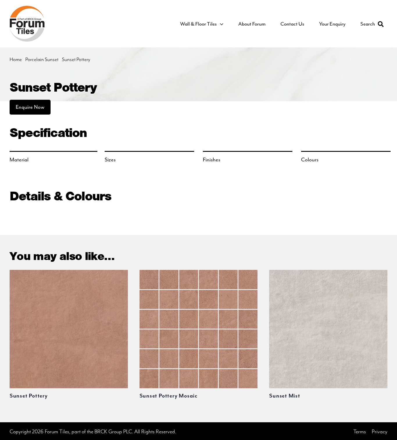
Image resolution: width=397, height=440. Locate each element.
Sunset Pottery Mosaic (169, 396)
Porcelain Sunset (41, 60)
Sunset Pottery (29, 396)
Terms (359, 432)
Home (16, 60)
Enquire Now (30, 107)
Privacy (379, 432)
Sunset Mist (284, 396)
